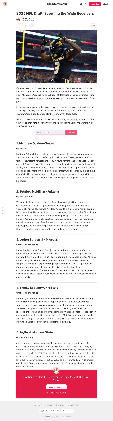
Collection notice (72, 405)
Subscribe (95, 4)
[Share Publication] (86, 4)
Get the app (67, 411)
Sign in (106, 4)
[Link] (13, 143)
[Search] (81, 4)
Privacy (56, 405)
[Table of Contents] (2, 210)
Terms (62, 405)
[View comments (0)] (26, 25)
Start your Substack (50, 411)
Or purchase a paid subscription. (56, 393)
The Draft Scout (27, 18)
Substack (45, 416)
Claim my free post (56, 387)
